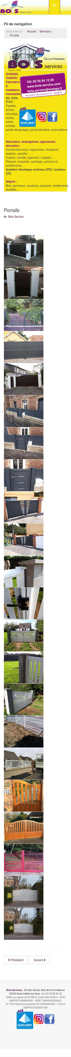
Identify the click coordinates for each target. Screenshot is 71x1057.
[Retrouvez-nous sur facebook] (49, 1018)
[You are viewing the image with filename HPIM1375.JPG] (23, 924)
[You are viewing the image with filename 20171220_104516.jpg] (23, 443)
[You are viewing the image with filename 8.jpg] (23, 828)
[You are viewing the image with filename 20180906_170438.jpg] (23, 667)
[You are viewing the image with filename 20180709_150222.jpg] (23, 539)
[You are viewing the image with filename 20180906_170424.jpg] (23, 635)
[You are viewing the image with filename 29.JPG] (23, 764)
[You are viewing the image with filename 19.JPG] (23, 283)
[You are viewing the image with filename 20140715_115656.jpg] (23, 347)
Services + (45, 31)
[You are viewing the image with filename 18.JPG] (23, 251)
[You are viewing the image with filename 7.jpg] (23, 796)
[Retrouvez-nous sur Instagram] (39, 1018)
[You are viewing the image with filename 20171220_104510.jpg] (23, 411)
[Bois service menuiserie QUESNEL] (16, 7)
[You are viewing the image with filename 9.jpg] (23, 860)
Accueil (31, 31)
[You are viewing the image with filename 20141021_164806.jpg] (23, 379)
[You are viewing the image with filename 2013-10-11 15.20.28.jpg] (23, 315)
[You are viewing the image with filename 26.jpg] (23, 732)
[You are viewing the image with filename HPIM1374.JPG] (23, 892)
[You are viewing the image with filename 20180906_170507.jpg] (23, 699)
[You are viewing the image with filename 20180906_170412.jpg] (23, 603)
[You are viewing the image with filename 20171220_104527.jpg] (23, 475)
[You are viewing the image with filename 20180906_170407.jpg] (23, 571)
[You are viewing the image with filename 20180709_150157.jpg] (23, 507)
